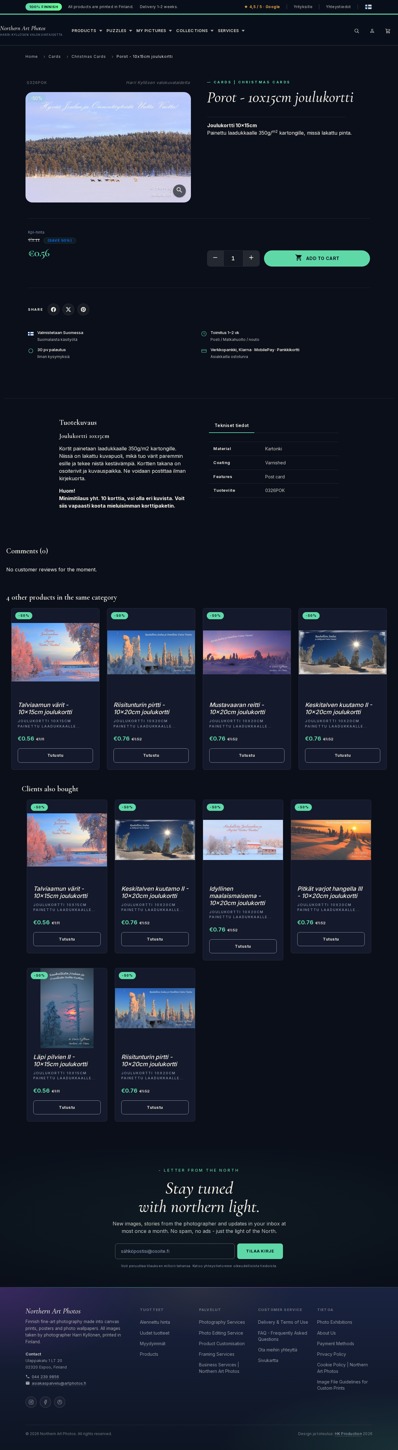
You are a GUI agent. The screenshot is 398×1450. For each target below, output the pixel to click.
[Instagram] (31, 1402)
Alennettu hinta (155, 1322)
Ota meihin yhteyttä (277, 1349)
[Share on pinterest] (83, 309)
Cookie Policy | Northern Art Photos (342, 1367)
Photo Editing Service (221, 1333)
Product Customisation (222, 1343)
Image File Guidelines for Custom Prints (342, 1385)
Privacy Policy (331, 1354)
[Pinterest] (59, 1402)
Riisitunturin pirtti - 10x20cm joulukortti (141, 708)
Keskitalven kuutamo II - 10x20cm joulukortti (338, 708)
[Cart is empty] (387, 30)
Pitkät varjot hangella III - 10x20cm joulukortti (329, 892)
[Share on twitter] (68, 309)
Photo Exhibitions (334, 1322)
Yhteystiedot (338, 6)
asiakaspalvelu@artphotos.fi (59, 1383)
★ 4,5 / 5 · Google (262, 6)
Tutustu (55, 755)
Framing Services (216, 1354)
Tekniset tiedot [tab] (232, 425)
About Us (326, 1333)
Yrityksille (303, 6)
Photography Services (222, 1322)
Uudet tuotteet (154, 1333)
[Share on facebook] (53, 309)
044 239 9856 (45, 1376)
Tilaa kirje (260, 1250)
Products (149, 1354)
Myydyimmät (152, 1343)
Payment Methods (335, 1343)
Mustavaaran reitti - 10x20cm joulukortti (237, 708)
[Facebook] (45, 1402)
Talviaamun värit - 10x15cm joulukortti (45, 708)
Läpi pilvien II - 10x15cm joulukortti (60, 1060)
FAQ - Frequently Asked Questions (282, 1336)
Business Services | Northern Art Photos (219, 1367)
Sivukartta (268, 1360)
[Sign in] (372, 30)
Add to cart (317, 257)
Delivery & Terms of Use (283, 1322)
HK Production (348, 1434)
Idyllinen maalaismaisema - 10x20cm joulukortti (237, 896)
